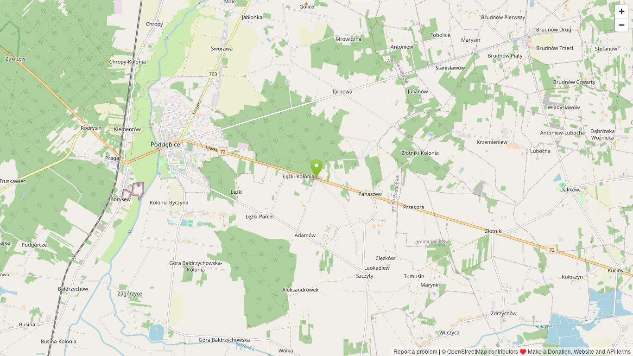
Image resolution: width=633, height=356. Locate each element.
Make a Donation (549, 351)
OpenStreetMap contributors (482, 351)
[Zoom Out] (621, 25)
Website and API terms (602, 351)
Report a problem (415, 351)
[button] (316, 168)
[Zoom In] (621, 11)
